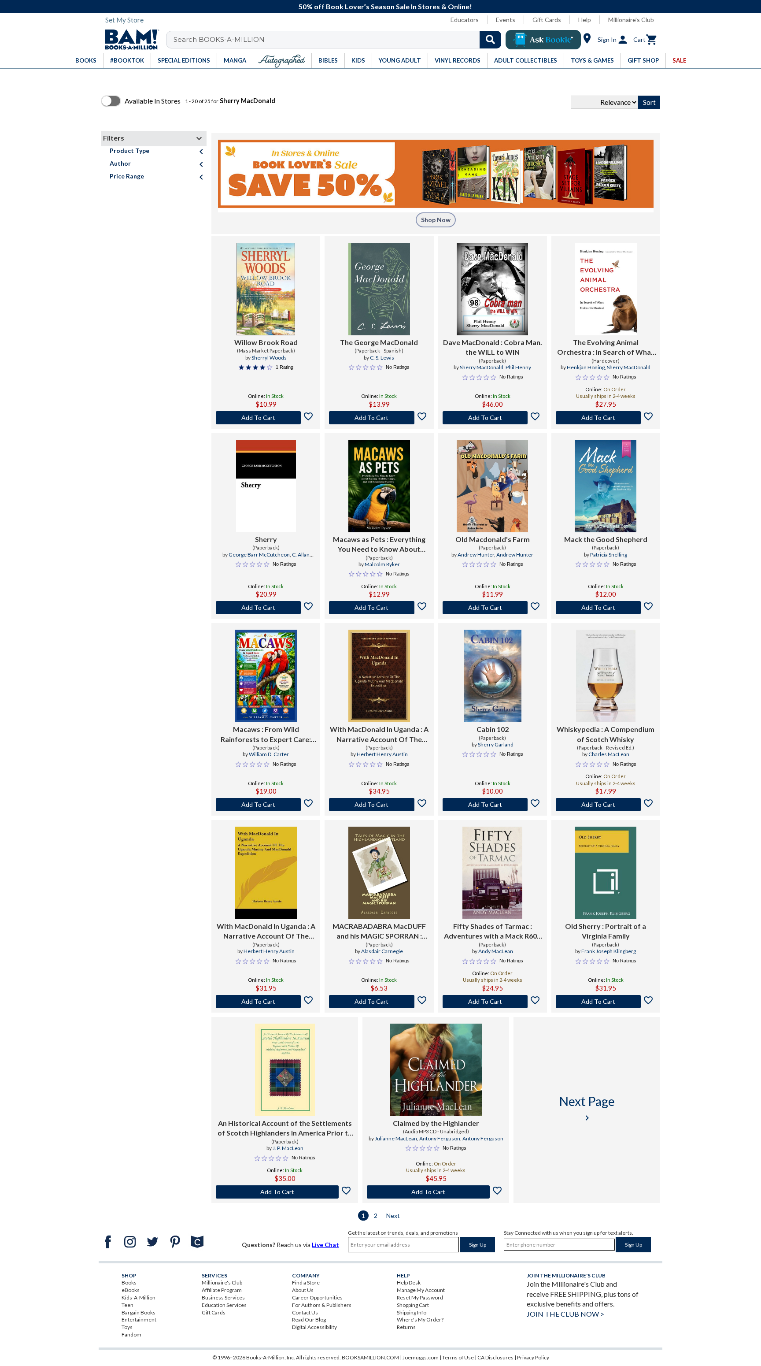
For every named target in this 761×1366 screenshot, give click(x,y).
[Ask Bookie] (543, 39)
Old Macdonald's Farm (492, 539)
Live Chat (325, 1244)
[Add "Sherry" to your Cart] (266, 607)
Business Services (223, 1297)
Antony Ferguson (439, 1138)
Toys (127, 1327)
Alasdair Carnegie (382, 951)
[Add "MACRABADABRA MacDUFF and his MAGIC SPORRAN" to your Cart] (379, 1001)
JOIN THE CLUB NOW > (565, 1314)
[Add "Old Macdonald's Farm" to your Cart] (493, 607)
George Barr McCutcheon (259, 554)
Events (505, 19)
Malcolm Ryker (382, 564)
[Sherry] (266, 486)
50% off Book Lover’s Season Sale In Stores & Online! (385, 6)
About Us (303, 1290)
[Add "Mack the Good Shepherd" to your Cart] (606, 607)
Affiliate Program (222, 1290)
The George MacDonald (379, 342)
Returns (406, 1327)
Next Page (587, 1108)
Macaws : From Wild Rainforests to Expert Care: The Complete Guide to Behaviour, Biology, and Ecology (266, 734)
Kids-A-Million (138, 1297)
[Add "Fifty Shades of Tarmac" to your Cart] (493, 1001)
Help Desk (409, 1282)
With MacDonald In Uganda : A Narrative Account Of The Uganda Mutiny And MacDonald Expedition (379, 734)
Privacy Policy (533, 1357)
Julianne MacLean (396, 1138)
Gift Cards (546, 19)
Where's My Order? (420, 1319)
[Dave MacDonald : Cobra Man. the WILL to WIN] (492, 289)
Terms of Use (458, 1357)
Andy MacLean (495, 951)
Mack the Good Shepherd (605, 539)
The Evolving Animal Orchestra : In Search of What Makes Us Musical (605, 347)
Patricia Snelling (608, 554)
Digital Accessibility (314, 1327)
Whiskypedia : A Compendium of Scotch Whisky (605, 734)
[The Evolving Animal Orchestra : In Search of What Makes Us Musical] (606, 289)
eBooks (131, 1290)
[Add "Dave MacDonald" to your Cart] (493, 417)
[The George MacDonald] (379, 289)
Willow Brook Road (266, 342)
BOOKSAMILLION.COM (370, 1357)
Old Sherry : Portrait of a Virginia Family (605, 931)
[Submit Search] (490, 39)
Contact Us (305, 1312)
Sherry (266, 539)
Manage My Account (421, 1290)
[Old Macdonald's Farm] (492, 486)
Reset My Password (420, 1297)
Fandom (131, 1334)
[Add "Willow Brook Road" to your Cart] (266, 417)
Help (584, 19)
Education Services (224, 1305)
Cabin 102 (493, 729)
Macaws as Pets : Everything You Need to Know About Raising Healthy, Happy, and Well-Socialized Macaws (379, 544)
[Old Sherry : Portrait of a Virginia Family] (606, 872)
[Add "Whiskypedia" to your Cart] (606, 804)
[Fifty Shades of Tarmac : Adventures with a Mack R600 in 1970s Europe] (492, 872)
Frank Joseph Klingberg (608, 951)
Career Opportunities (317, 1297)
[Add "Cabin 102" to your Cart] (493, 804)
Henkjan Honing (586, 367)
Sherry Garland (495, 744)
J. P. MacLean (288, 1148)
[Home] (129, 40)
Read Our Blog (309, 1319)
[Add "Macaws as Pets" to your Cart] (379, 607)
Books (129, 1282)
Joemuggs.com (421, 1357)
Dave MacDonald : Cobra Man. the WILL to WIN (492, 347)
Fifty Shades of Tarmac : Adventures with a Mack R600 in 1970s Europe (492, 931)
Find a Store (306, 1282)
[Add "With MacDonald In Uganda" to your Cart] (379, 804)
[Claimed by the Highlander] (436, 1069)
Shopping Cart (413, 1305)
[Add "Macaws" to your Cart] (266, 804)
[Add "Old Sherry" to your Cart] (606, 1001)
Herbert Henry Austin (382, 754)
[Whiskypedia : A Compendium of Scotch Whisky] (606, 675)
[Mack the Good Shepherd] (606, 486)
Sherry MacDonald (481, 367)
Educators (465, 19)
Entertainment (139, 1319)
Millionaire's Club (631, 19)
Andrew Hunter (476, 554)
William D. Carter (269, 754)
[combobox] (339, 39)
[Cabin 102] (493, 675)
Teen (127, 1305)
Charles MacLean (608, 754)
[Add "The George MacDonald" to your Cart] (379, 417)
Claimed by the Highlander (436, 1123)
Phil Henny (518, 367)
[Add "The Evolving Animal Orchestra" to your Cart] (606, 417)
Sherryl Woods (269, 357)
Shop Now (436, 219)
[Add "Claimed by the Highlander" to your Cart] (436, 1192)
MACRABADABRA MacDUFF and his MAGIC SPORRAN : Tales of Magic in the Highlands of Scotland (379, 931)
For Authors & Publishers (321, 1305)
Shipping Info (411, 1312)
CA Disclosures (495, 1357)
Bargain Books (138, 1312)
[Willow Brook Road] (265, 289)
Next (393, 1215)
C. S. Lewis (382, 357)
